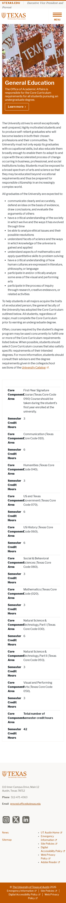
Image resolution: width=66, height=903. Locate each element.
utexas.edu (11, 3)
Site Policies (47, 843)
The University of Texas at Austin (30, 887)
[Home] (13, 16)
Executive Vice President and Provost (32, 5)
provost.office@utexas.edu (25, 803)
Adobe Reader (49, 862)
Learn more (15, 106)
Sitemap (7, 839)
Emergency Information (20, 890)
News (5, 832)
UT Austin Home (50, 832)
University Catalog (34, 367)
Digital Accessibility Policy (23, 894)
